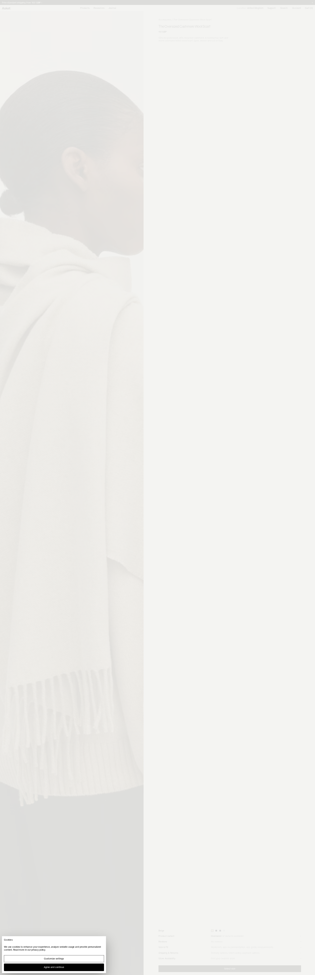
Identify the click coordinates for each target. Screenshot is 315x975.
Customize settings (54, 958)
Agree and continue (54, 967)
